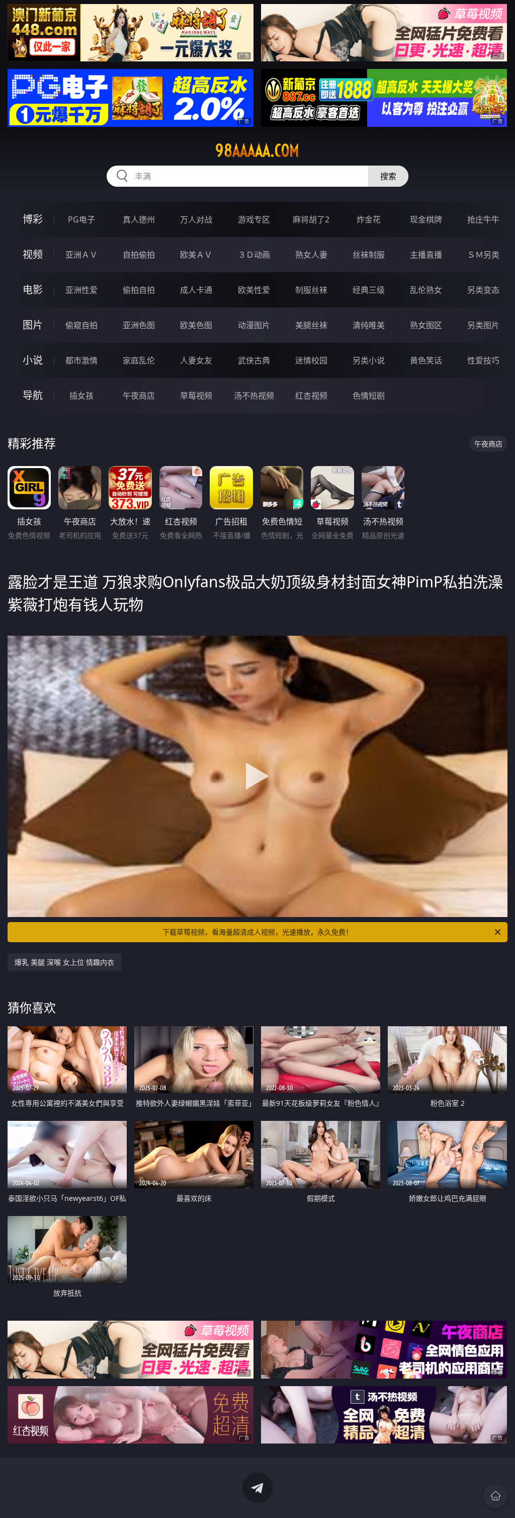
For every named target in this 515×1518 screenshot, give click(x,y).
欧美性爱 (254, 289)
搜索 (388, 176)
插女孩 (81, 395)
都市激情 (81, 360)
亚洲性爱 (81, 289)
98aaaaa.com (257, 150)
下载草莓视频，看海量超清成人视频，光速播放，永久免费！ (257, 932)
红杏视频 (311, 395)
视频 (33, 254)
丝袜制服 (369, 254)
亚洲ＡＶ (81, 254)
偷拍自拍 (139, 289)
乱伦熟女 (426, 289)
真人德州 (139, 219)
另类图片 (483, 325)
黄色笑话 (426, 360)
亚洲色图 (139, 325)
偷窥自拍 (81, 325)
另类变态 (483, 289)
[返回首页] (495, 1496)
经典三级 (369, 289)
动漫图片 (254, 325)
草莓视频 (196, 395)
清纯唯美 (369, 325)
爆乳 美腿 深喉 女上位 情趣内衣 (64, 962)
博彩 (33, 219)
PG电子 (81, 219)
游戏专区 (254, 219)
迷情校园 (311, 360)
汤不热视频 (254, 395)
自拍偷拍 (139, 254)
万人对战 (196, 219)
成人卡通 (196, 289)
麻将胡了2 (311, 219)
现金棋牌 (426, 219)
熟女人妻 (311, 254)
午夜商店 (139, 395)
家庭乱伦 (139, 360)
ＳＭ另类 (483, 254)
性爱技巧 (483, 360)
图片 (33, 325)
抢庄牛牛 (483, 219)
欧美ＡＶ (196, 254)
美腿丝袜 (311, 325)
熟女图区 (426, 325)
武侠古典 (254, 360)
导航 (33, 395)
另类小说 (369, 360)
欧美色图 (196, 325)
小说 (33, 360)
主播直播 (426, 254)
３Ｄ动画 (254, 254)
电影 (33, 289)
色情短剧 (369, 395)
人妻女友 (196, 360)
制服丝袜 (311, 289)
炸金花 (369, 219)
